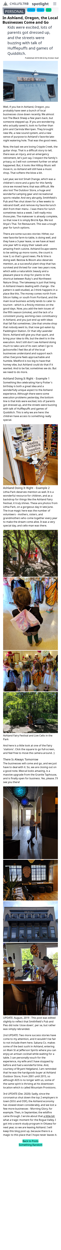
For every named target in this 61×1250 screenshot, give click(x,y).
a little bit (48, 1116)
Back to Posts (30, 1141)
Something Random (30, 1144)
